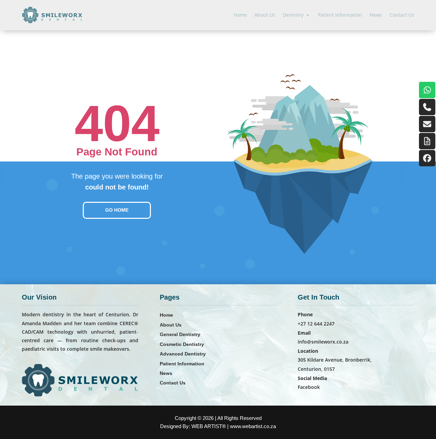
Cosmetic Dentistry (182, 344)
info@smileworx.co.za (323, 341)
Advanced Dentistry (183, 354)
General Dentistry (180, 334)
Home (240, 15)
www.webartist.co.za (253, 426)
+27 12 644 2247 (316, 323)
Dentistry (293, 15)
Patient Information (340, 15)
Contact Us (402, 15)
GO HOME (116, 210)
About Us (264, 15)
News (376, 15)
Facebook (309, 387)
